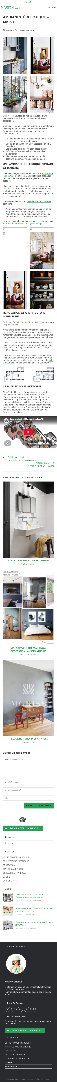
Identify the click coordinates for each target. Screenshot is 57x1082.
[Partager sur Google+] (20, 1009)
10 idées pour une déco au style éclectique (23, 223)
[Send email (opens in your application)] (30, 2)
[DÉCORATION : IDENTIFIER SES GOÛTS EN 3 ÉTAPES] (8, 925)
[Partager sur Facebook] (14, 1009)
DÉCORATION (9, 865)
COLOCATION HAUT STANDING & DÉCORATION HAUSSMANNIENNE (28, 649)
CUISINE (6, 877)
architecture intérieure (24, 322)
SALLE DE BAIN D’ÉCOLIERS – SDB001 (28, 561)
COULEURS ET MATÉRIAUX (15, 873)
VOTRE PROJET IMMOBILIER (16, 857)
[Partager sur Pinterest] (26, 1009)
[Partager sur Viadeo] (33, 1009)
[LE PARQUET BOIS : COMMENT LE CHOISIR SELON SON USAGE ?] (8, 911)
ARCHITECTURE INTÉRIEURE (16, 861)
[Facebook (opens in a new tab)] (26, 2)
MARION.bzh (10, 7)
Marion (9, 30)
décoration (32, 186)
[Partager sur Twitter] (7, 1009)
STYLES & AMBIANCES (13, 869)
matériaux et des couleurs (39, 201)
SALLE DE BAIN (10, 881)
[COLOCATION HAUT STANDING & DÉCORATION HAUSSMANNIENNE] (8, 897)
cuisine (14, 342)
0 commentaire (35, 900)
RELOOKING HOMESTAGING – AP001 (29, 739)
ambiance (8, 189)
